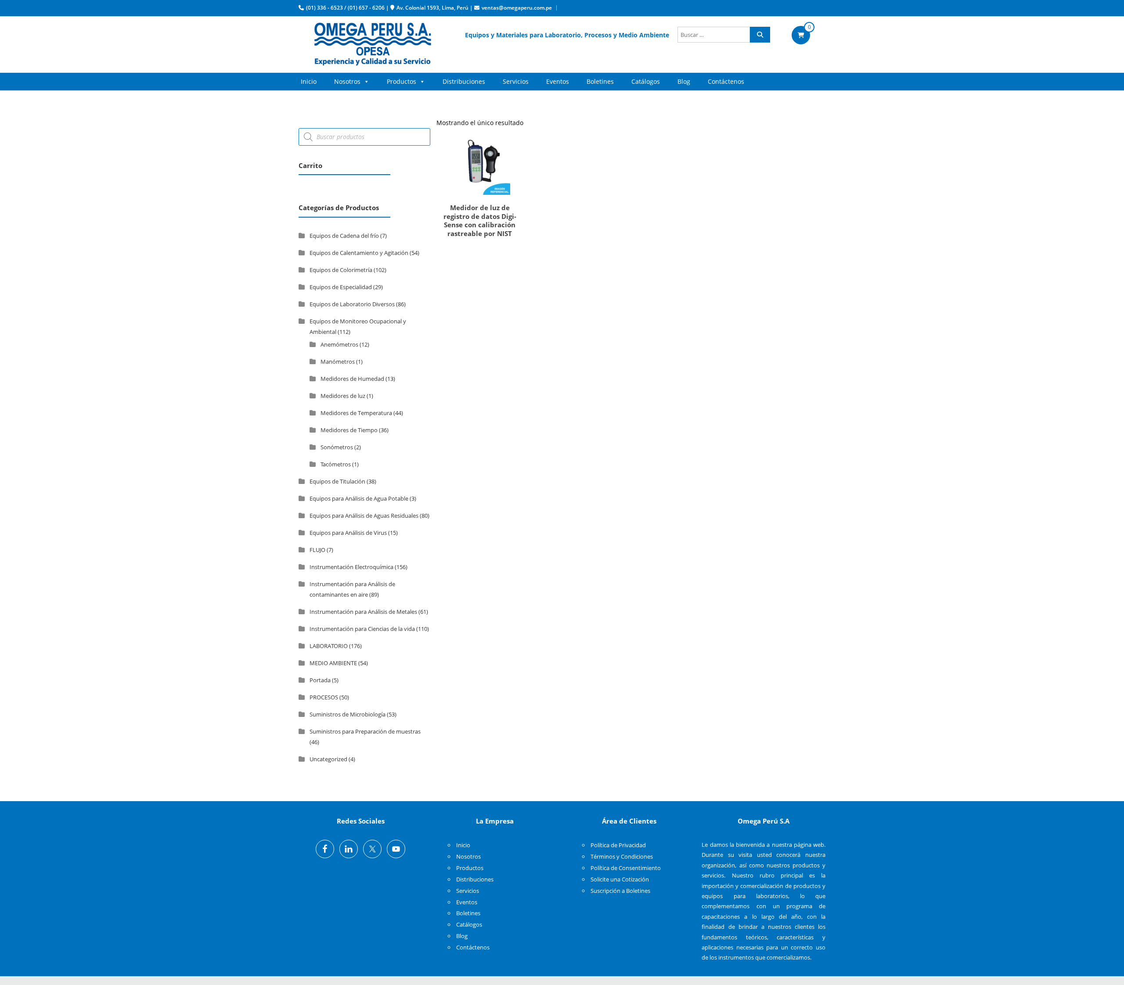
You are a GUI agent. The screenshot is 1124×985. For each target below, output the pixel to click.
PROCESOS (324, 697)
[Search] (760, 35)
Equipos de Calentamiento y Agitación (359, 253)
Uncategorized (328, 759)
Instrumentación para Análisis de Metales (363, 612)
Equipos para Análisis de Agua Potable (359, 498)
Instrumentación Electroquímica (351, 567)
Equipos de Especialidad (341, 287)
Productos (401, 81)
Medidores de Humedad (352, 379)
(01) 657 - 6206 (366, 7)
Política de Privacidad (618, 845)
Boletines (600, 81)
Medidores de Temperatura (356, 413)
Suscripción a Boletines (620, 891)
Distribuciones (464, 81)
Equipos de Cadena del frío (344, 236)
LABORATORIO (329, 646)
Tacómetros (336, 464)
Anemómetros (339, 344)
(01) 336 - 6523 (324, 7)
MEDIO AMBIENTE (333, 663)
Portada (320, 680)
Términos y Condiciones (622, 856)
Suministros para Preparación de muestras (365, 731)
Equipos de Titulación (337, 481)
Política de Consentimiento (626, 868)
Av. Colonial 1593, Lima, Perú (432, 7)
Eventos (557, 81)
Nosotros (347, 81)
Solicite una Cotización (620, 879)
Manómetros (338, 361)
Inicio (309, 81)
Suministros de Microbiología (347, 714)
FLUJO (317, 550)
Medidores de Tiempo (349, 430)
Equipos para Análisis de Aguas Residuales (364, 515)
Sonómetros (337, 447)
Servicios (516, 81)
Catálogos (645, 81)
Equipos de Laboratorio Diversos (352, 304)
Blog (683, 81)
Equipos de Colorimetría (341, 270)
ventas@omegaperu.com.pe (517, 7)
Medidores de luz (343, 396)
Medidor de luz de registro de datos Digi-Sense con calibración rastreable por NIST (479, 220)
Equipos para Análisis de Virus (348, 533)
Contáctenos (726, 81)
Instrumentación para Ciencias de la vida (362, 629)
